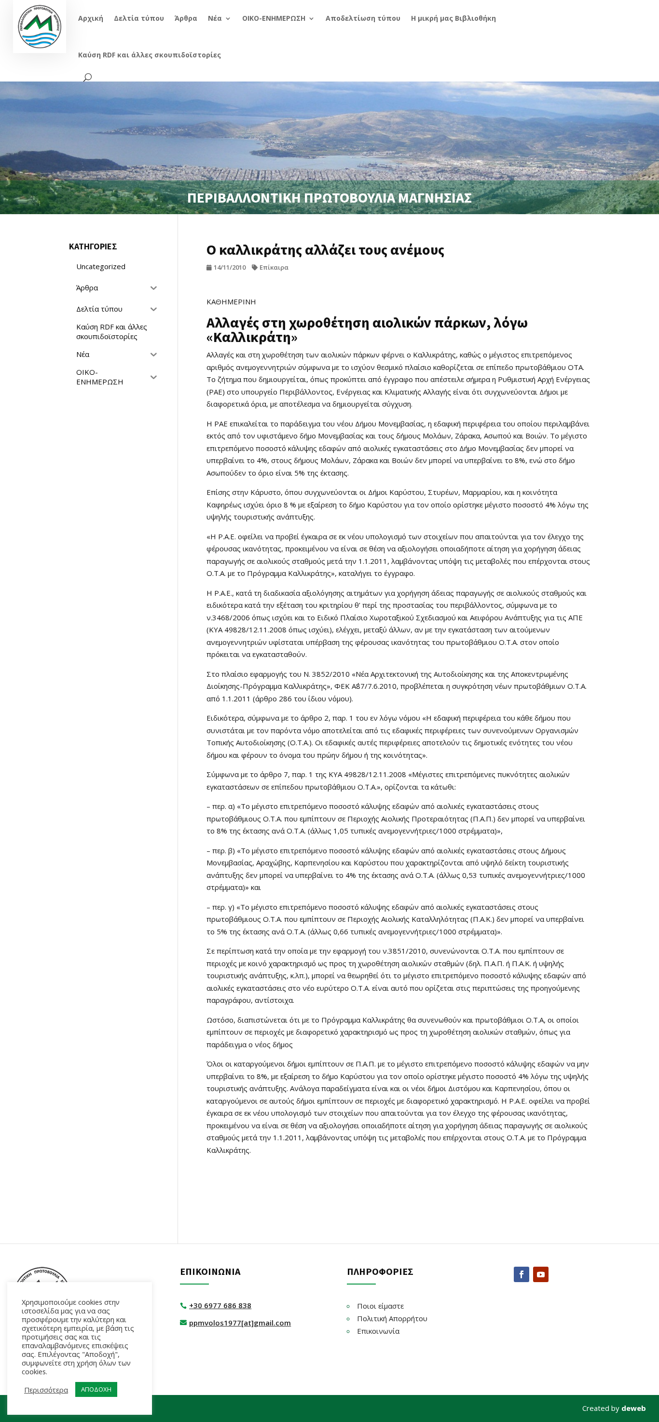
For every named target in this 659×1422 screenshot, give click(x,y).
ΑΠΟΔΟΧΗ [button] (96, 1389)
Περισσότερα (46, 1389)
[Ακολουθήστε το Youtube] (541, 1274)
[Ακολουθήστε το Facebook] (521, 1274)
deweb (633, 1408)
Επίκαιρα (274, 267)
